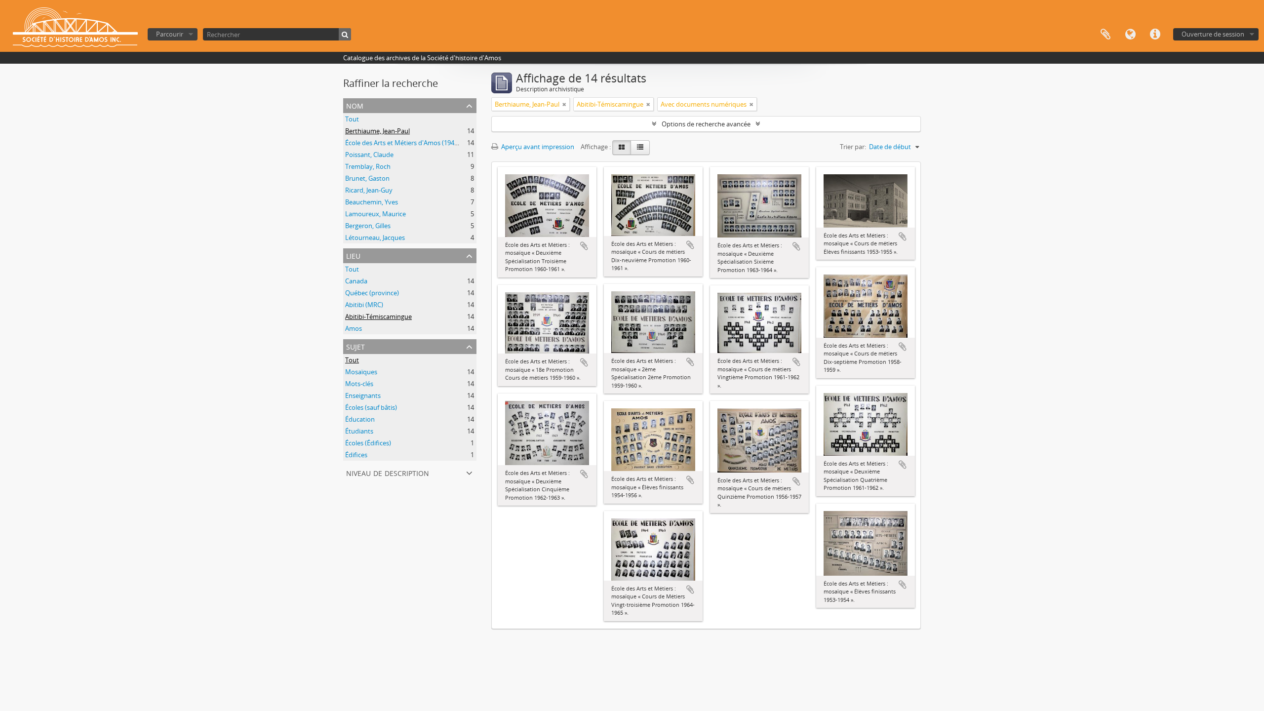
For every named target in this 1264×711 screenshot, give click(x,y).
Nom (354, 105)
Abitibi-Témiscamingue (378, 316)
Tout (352, 119)
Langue (1130, 34)
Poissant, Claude (369, 154)
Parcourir (169, 34)
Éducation (360, 419)
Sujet (355, 346)
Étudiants (359, 431)
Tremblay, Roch (368, 166)
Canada (356, 280)
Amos (353, 328)
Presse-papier (1105, 34)
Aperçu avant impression (537, 146)
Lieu (353, 255)
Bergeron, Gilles (368, 225)
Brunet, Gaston (367, 178)
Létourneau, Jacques (375, 237)
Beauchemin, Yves (371, 202)
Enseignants (363, 395)
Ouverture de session (1213, 34)
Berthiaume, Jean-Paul (377, 130)
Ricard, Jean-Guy (369, 190)
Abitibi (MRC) (364, 304)
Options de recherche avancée (706, 123)
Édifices (356, 454)
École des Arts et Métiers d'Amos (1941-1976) (410, 142)
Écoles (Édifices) (368, 442)
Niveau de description (387, 472)
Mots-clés (359, 383)
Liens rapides (1155, 34)
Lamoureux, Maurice (375, 213)
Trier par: (853, 146)
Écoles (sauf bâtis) (371, 407)
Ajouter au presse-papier (584, 246)
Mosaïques (361, 371)
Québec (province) (372, 292)
